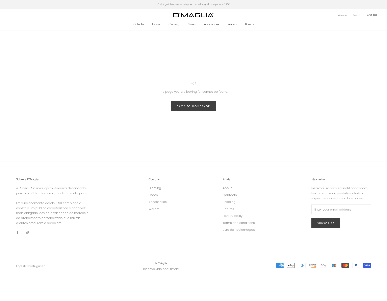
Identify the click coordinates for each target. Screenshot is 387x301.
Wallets (232, 24)
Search (356, 15)
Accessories (211, 24)
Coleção (138, 24)
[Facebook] (17, 232)
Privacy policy (232, 216)
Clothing (174, 24)
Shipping (229, 202)
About (227, 188)
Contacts (230, 195)
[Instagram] (27, 232)
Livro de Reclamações (239, 229)
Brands (249, 24)
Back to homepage (193, 106)
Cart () (372, 15)
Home (156, 24)
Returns (228, 209)
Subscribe (325, 223)
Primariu (174, 269)
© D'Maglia (161, 263)
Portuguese (37, 266)
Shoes (192, 24)
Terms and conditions (239, 223)
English (21, 266)
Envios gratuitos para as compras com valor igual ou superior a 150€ (193, 4)
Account (342, 15)
